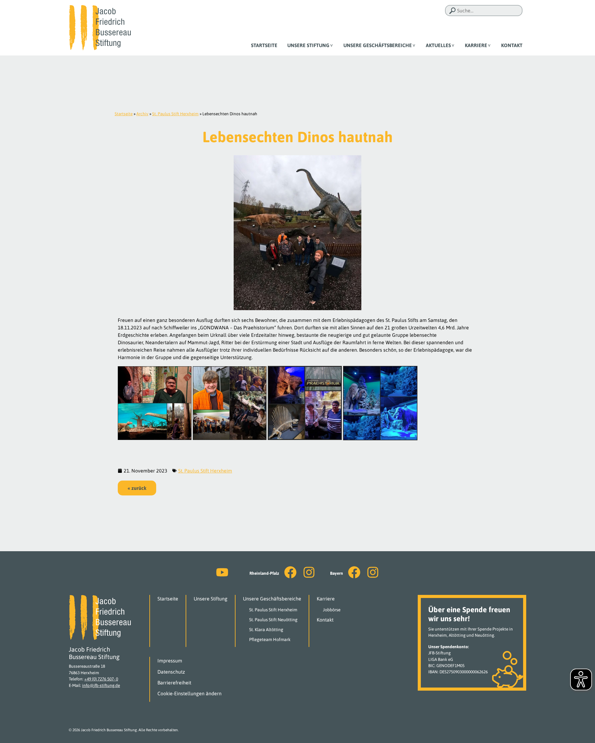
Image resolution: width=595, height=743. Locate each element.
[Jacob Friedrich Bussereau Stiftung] (100, 27)
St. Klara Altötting (266, 629)
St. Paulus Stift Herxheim (175, 113)
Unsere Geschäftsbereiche (377, 45)
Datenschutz (171, 671)
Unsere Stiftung (308, 45)
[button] (137, 488)
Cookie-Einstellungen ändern (189, 693)
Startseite (264, 45)
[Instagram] (309, 572)
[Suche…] (452, 10)
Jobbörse (332, 609)
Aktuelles (438, 45)
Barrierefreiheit (174, 682)
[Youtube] (222, 572)
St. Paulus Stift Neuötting (273, 619)
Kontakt (511, 45)
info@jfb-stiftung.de (101, 685)
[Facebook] (290, 572)
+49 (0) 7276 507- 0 (101, 678)
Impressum (169, 660)
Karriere (476, 45)
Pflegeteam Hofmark (270, 639)
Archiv (142, 113)
